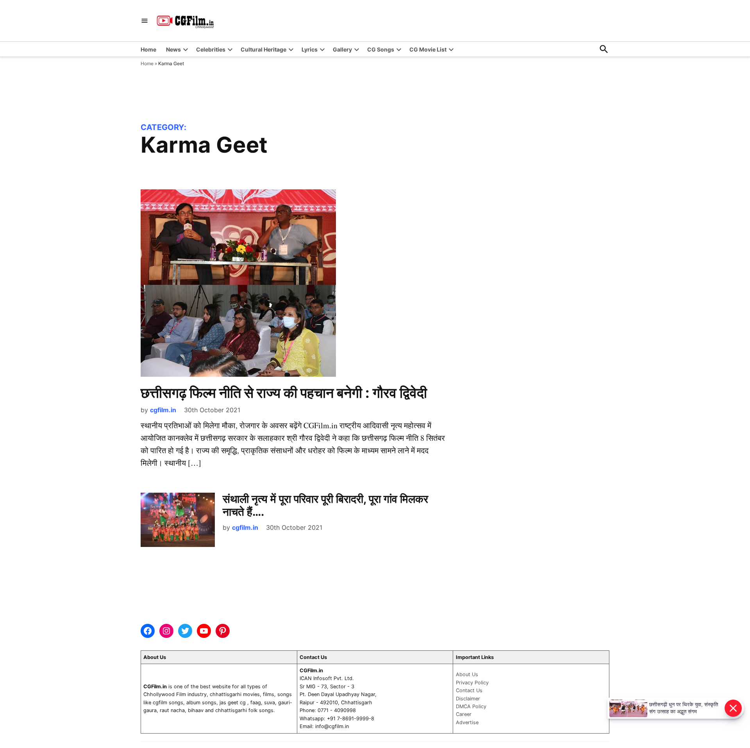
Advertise (467, 722)
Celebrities (210, 49)
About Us (467, 674)
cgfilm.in (163, 410)
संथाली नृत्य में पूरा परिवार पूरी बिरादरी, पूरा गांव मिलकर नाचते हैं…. (325, 505)
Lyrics (310, 49)
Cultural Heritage (263, 49)
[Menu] (144, 21)
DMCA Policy (471, 706)
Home (148, 49)
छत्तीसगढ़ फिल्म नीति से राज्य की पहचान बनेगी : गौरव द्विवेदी (284, 392)
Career (463, 714)
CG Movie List (427, 49)
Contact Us (469, 690)
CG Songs (380, 49)
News (173, 49)
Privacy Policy (472, 683)
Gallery (342, 49)
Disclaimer (468, 699)
